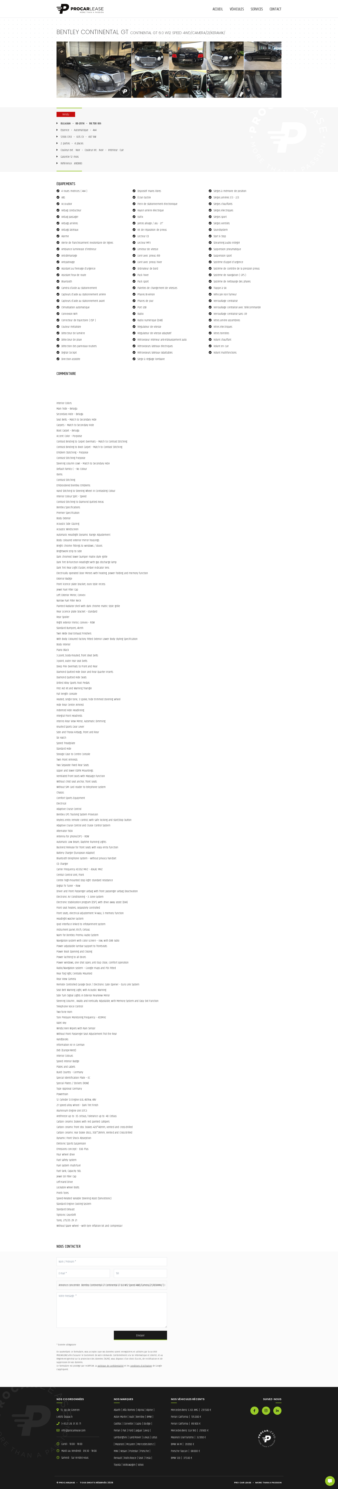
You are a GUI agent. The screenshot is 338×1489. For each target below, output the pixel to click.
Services (257, 9)
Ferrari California (186, 1417)
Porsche (144, 1451)
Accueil (218, 9)
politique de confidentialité (111, 1366)
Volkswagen (129, 1465)
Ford (131, 1430)
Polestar (133, 1451)
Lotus (154, 1437)
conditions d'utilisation (141, 1366)
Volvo (141, 1465)
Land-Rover (135, 1437)
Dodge (147, 1423)
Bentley (140, 1417)
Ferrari (117, 1430)
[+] (94, 70)
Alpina (141, 1410)
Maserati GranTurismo (188, 1437)
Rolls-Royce (130, 1458)
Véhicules (237, 9)
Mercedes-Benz (145, 1444)
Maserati (119, 1444)
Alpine (149, 1410)
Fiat (124, 1430)
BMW (149, 1417)
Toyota (117, 1465)
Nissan (123, 1451)
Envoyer (140, 1335)
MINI (116, 1451)
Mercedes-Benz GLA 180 (190, 1430)
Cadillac (118, 1423)
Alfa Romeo (129, 1410)
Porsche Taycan (185, 1451)
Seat (141, 1458)
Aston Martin (120, 1417)
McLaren (130, 1444)
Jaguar (139, 1430)
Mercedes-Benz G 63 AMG (191, 1410)
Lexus (146, 1437)
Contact (275, 9)
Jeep (146, 1430)
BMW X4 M (182, 1444)
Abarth (117, 1410)
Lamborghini (120, 1437)
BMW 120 (181, 1458)
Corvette (128, 1423)
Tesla (148, 1458)
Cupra (138, 1423)
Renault (118, 1458)
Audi (131, 1417)
